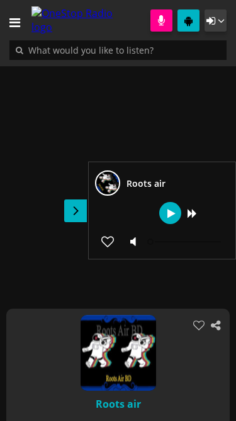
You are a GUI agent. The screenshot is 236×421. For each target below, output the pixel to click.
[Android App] (188, 20)
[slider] (185, 242)
